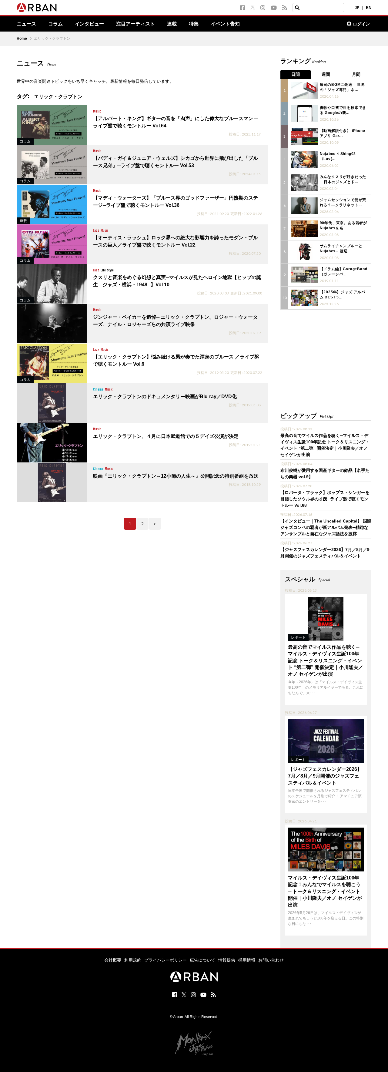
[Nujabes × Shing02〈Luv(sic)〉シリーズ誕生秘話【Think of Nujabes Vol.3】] (304, 159)
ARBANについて (315, 24)
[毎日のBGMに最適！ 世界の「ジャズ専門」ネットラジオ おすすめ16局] (304, 90)
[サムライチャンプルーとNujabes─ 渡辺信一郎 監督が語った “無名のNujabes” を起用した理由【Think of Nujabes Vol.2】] (304, 252)
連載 (172, 24)
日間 (295, 74)
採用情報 (246, 960)
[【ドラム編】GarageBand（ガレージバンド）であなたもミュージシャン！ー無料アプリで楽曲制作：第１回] (304, 275)
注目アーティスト (135, 24)
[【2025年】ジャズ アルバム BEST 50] (304, 298)
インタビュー (89, 24)
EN (368, 8)
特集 (194, 24)
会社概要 (112, 960)
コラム (55, 24)
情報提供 (226, 960)
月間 (356, 74)
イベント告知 (225, 24)
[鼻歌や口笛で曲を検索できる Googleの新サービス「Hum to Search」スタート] (304, 113)
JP (357, 8)
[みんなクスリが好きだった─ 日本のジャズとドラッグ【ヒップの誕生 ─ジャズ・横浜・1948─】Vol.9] (304, 182)
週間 (326, 74)
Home (22, 38)
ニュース (26, 24)
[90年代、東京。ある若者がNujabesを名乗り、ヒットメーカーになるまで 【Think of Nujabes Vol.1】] (304, 228)
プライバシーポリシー (165, 960)
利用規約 (132, 960)
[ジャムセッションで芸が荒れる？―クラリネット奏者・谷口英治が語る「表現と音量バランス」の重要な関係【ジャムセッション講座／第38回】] (304, 205)
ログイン (361, 24)
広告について (202, 960)
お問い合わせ (271, 960)
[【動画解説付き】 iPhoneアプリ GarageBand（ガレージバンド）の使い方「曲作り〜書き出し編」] (304, 136)
